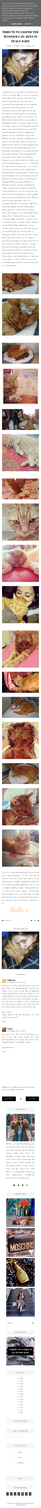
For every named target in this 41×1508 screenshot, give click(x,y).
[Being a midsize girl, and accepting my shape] (20, 1316)
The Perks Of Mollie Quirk (22, 1503)
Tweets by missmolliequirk (16, 1437)
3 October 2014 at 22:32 (16, 982)
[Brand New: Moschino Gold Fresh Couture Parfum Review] (20, 1286)
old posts (32, 1099)
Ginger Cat (30, 46)
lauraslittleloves (8, 1047)
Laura (10, 1029)
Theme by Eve (20, 1505)
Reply (4, 1021)
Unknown (11, 980)
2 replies (7, 920)
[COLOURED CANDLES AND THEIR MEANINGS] (20, 1226)
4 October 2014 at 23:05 (16, 1031)
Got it (28, 24)
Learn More (17, 24)
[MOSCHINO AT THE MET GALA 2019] (20, 1256)
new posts (9, 1099)
